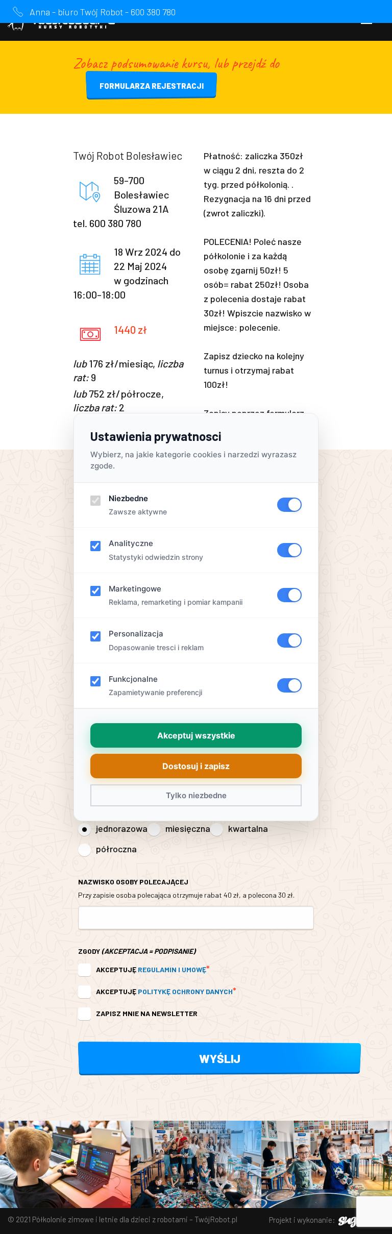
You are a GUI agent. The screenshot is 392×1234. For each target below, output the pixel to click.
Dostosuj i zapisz (196, 766)
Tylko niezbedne (196, 795)
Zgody (136, 951)
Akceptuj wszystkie (196, 735)
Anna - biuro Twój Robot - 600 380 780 (103, 11)
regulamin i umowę (172, 969)
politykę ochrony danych (185, 991)
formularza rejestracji (152, 85)
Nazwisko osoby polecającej (186, 888)
